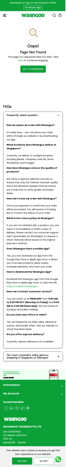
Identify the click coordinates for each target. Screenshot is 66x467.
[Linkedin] (11, 408)
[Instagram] (17, 408)
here (20, 60)
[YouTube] (27, 408)
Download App (33, 7)
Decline (22, 461)
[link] (33, 419)
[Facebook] (6, 408)
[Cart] (60, 15)
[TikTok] (22, 408)
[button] (5, 15)
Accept (44, 461)
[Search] (54, 15)
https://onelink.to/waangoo (22, 286)
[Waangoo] (33, 15)
